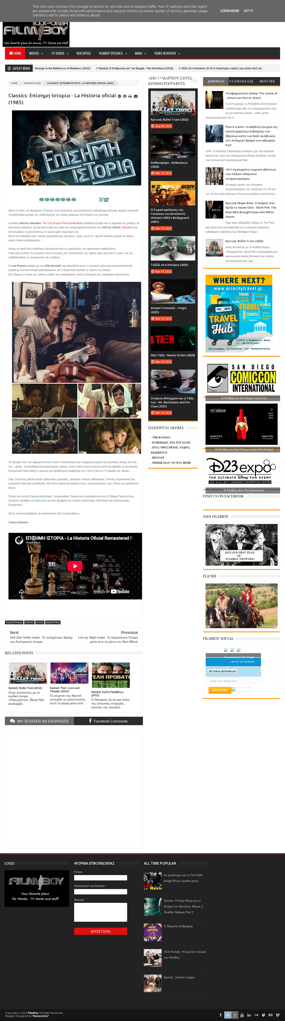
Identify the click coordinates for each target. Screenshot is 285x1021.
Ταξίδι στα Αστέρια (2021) (169, 265)
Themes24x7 (40, 1016)
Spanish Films (32, 83)
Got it (248, 11)
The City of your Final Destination (62, 223)
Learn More (229, 11)
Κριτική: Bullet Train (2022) (244, 241)
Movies (34, 53)
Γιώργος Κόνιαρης (14, 622)
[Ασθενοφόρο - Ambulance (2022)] (173, 138)
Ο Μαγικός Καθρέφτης (178, 926)
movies (40, 622)
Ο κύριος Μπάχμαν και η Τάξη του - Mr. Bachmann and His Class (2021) (172, 402)
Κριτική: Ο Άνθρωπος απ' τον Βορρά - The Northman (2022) (101, 68)
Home (17, 53)
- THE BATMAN (160, 437)
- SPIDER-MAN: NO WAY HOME (171, 463)
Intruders (127, 227)
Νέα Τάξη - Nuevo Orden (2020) (173, 355)
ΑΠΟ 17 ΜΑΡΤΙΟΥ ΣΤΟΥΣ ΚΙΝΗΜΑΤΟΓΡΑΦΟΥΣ (170, 81)
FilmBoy (33, 1013)
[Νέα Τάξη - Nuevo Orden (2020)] (173, 330)
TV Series (57, 53)
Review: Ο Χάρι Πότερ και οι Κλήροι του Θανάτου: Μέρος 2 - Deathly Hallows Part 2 (184, 906)
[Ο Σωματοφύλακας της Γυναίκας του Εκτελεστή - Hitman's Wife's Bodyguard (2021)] (173, 185)
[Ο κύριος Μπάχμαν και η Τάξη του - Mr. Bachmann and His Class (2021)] (173, 374)
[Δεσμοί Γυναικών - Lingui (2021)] (173, 283)
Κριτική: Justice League (179, 977)
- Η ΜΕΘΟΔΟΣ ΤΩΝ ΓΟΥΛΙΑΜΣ (171, 442)
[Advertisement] (199, 30)
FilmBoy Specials (111, 53)
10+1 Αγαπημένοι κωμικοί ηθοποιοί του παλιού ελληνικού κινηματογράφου (251, 174)
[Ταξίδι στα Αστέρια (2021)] (173, 240)
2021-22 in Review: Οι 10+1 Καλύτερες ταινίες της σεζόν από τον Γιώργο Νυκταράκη (199, 68)
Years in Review (165, 53)
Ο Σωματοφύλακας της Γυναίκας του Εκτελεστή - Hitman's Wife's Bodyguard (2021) (170, 216)
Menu (138, 53)
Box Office (84, 53)
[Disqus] (73, 788)
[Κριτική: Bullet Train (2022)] (173, 95)
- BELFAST (157, 458)
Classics (29, 622)
